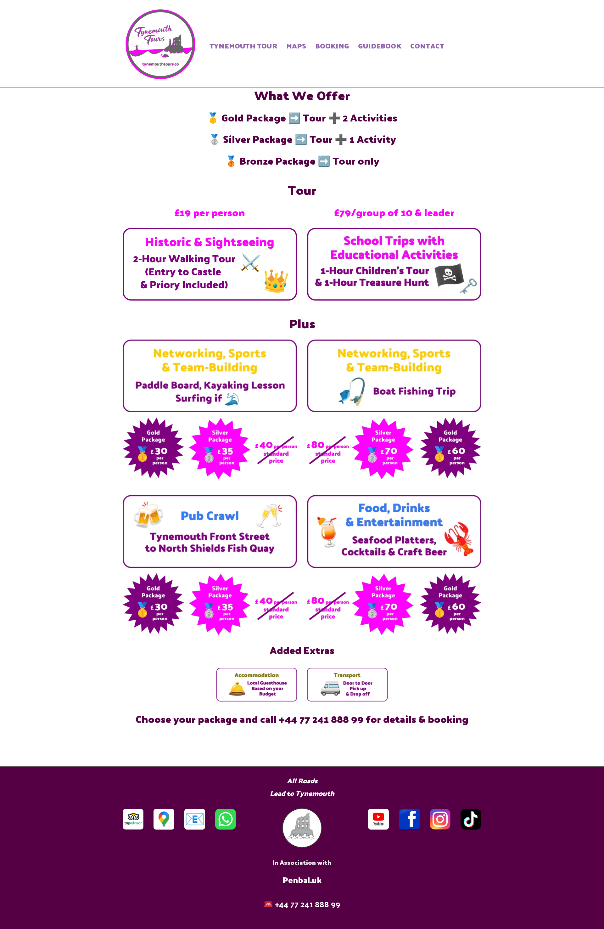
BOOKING (332, 45)
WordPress (178, 904)
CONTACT (427, 45)
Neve (129, 904)
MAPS (296, 45)
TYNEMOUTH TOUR (243, 45)
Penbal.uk (302, 879)
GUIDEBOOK (379, 45)
